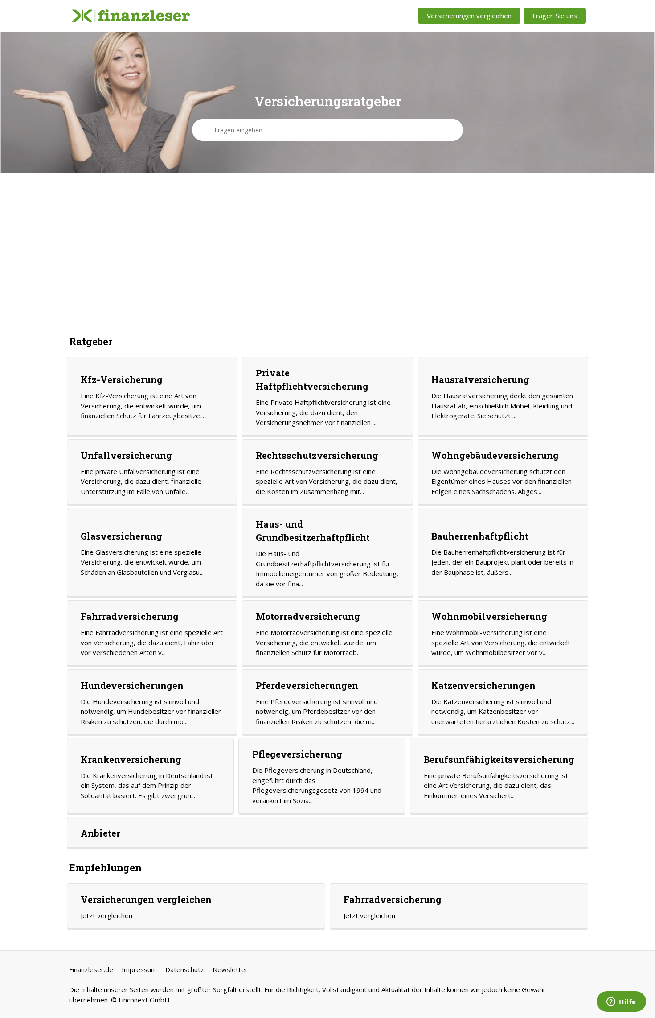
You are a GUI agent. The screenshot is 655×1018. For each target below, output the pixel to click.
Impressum (139, 969)
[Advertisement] (327, 253)
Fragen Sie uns (554, 15)
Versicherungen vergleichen (469, 15)
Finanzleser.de (91, 969)
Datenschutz (184, 969)
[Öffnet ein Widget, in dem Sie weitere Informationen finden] (621, 1002)
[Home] (131, 16)
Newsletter (230, 969)
